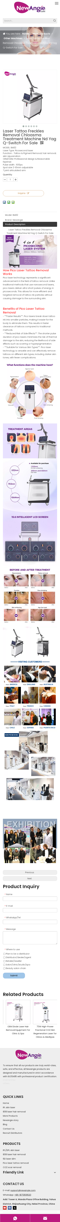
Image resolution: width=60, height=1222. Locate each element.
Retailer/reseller (13, 961)
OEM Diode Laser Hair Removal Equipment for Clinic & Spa (17, 1030)
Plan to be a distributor (17, 953)
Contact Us (8, 1128)
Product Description (15, 224)
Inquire (21, 193)
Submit (14, 975)
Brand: (8, 220)
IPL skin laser (9, 1107)
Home (6, 1103)
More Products (10, 1115)
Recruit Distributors (12, 1133)
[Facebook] (10, 1208)
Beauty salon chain (15, 968)
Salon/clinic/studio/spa (17, 964)
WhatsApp (8, 1194)
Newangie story (10, 1120)
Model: (8, 215)
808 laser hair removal (14, 1111)
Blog (5, 1124)
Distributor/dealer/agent (18, 957)
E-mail (6, 1190)
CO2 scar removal (12, 1167)
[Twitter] (14, 1208)
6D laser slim (9, 1158)
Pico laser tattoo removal (16, 1163)
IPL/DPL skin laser (11, 1150)
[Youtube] (5, 1208)
